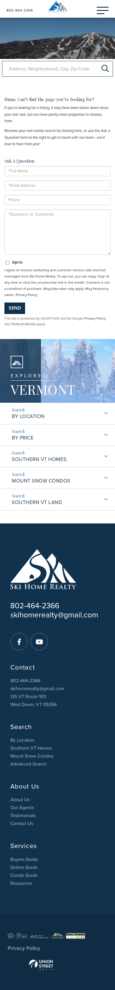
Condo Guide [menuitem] (24, 875)
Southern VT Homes (39, 459)
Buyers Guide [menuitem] (24, 859)
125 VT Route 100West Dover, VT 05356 (33, 701)
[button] (105, 69)
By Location (28, 416)
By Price (23, 438)
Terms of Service (23, 324)
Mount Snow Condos (41, 481)
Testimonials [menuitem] (23, 816)
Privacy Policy (26, 295)
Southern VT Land (37, 502)
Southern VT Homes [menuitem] (31, 748)
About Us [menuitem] (19, 800)
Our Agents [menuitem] (22, 808)
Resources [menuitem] (21, 883)
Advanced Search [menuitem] (28, 764)
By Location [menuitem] (22, 740)
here (78, 130)
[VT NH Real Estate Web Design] (57, 965)
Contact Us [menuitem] (21, 824)
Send (15, 308)
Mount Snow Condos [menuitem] (31, 756)
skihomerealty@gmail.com (54, 614)
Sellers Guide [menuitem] (24, 867)
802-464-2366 (19, 10)
